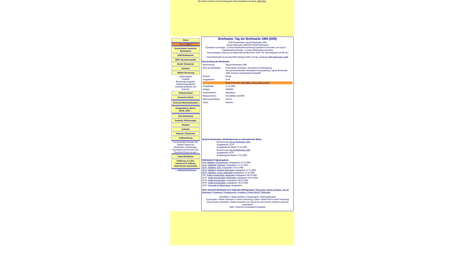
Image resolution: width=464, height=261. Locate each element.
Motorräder (266, 192)
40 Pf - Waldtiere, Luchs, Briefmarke (217, 173)
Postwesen (217, 192)
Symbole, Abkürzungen (185, 121)
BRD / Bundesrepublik (185, 60)
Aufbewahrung (185, 138)
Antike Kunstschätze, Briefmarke (221, 175)
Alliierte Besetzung (185, 73)
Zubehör (186, 129)
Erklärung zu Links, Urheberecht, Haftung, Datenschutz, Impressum (185, 163)
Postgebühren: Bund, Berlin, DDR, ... (186, 109)
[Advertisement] (232, 19)
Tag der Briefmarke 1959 (239, 142)
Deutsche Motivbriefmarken (185, 103)
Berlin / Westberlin (185, 64)
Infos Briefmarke (185, 116)
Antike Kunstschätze (217, 180)
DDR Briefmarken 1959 (278, 57)
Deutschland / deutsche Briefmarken (185, 49)
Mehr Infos (261, 1)
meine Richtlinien (186, 157)
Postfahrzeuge (230, 192)
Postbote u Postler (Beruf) (249, 192)
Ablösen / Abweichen (185, 134)
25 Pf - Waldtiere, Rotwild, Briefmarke (218, 170)
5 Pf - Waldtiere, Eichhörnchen (215, 163)
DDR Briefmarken (186, 55)
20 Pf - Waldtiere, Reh (211, 168)
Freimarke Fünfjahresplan (219, 185)
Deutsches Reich (185, 97)
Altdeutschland (186, 93)
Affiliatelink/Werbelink (187, 170)
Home (185, 40)
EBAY (189, 44)
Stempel (185, 125)
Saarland (185, 68)
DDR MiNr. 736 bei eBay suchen (255, 83)
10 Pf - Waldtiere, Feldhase (213, 165)
